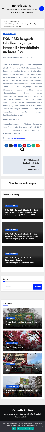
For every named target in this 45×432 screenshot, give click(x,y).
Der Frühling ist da (14, 347)
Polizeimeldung (10, 34)
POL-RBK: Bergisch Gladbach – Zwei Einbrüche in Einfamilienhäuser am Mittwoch (21, 212)
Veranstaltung (12, 386)
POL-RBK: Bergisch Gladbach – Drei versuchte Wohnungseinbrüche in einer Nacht (22, 236)
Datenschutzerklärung (25, 429)
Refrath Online (22, 6)
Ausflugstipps (12, 343)
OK (14, 429)
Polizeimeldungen (12, 58)
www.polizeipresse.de (18, 138)
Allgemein (10, 318)
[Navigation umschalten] (2, 8)
